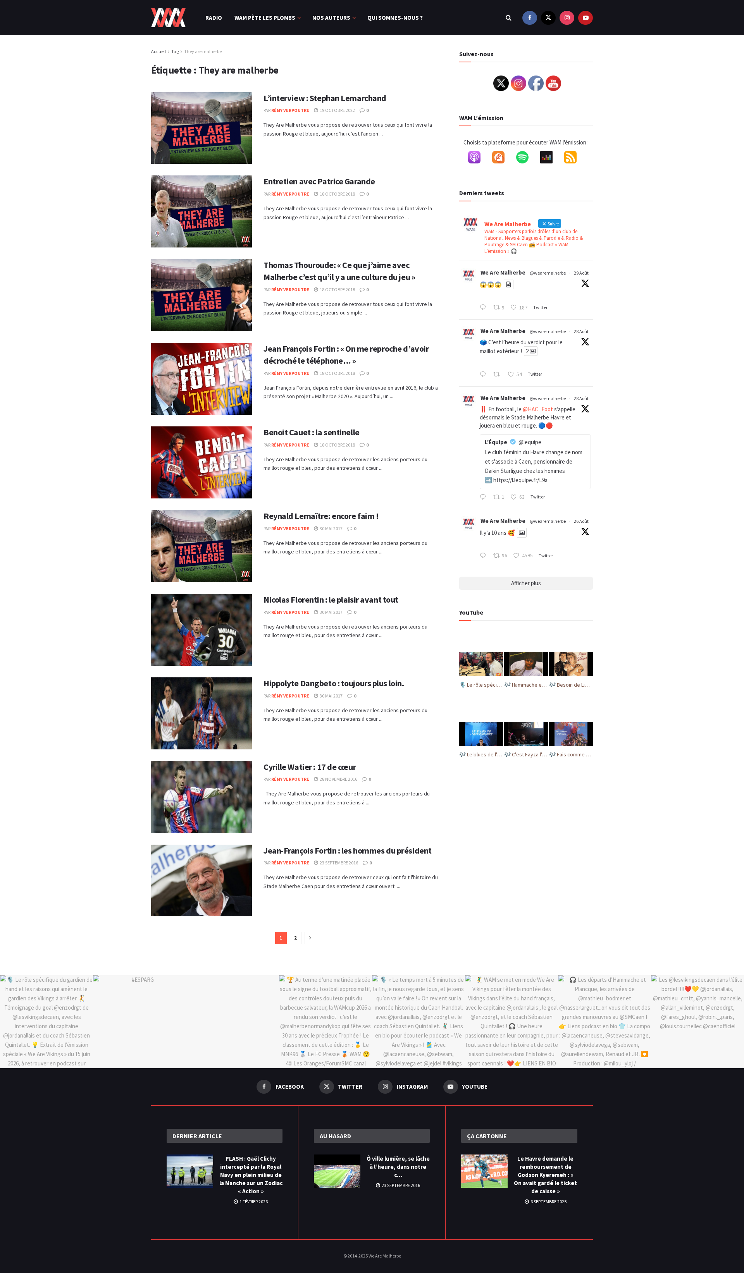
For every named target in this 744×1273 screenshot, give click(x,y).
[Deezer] (550, 159)
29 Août (581, 273)
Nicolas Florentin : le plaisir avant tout (331, 599)
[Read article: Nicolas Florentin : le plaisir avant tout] (201, 630)
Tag (175, 51)
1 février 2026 (253, 1201)
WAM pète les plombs (264, 17)
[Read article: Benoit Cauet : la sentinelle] (201, 462)
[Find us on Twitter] (548, 17)
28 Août (581, 331)
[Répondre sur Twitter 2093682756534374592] (484, 307)
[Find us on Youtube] (585, 17)
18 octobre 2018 (337, 194)
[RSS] (574, 159)
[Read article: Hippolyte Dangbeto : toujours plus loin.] (201, 713)
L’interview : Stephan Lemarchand (325, 98)
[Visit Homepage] (168, 17)
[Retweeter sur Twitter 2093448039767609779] (498, 374)
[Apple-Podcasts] (478, 159)
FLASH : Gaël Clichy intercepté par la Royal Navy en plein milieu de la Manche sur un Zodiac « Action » (250, 1175)
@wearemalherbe (548, 273)
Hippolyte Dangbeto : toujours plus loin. (334, 683)
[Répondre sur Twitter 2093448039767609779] (484, 374)
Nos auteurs (331, 17)
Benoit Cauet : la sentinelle (312, 432)
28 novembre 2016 (338, 779)
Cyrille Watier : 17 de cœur (310, 766)
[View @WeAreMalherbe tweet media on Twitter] (508, 284)
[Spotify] (526, 159)
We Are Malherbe (502, 272)
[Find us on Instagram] (567, 17)
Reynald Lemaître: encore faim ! (321, 515)
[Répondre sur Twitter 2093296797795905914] (484, 497)
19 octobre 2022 (337, 110)
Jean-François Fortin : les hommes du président (348, 850)
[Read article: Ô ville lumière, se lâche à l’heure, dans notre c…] (337, 1171)
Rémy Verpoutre (290, 110)
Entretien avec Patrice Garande (319, 181)
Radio (213, 17)
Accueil (158, 51)
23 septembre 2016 (338, 863)
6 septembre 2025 (548, 1201)
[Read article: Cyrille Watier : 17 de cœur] (201, 797)
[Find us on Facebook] (529, 17)
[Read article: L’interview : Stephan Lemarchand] (201, 128)
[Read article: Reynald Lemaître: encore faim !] (201, 546)
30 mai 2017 (331, 528)
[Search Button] (509, 17)
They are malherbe (203, 51)
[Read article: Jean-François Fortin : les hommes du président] (201, 881)
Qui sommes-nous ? (395, 17)
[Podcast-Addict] (502, 159)
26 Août (581, 521)
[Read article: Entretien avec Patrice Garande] (201, 211)
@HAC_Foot (538, 409)
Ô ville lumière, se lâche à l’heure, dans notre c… (398, 1167)
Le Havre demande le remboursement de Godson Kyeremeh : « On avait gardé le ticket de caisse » (545, 1175)
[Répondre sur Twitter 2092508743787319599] (484, 556)
